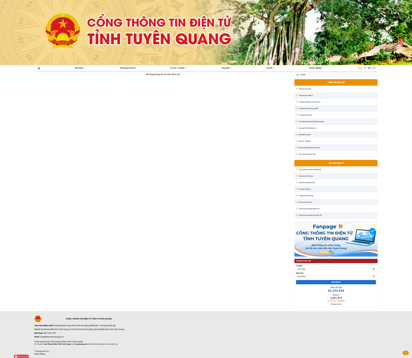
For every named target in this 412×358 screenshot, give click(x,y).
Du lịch (269, 68)
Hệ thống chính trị (128, 68)
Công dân (225, 68)
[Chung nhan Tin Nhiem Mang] (42, 352)
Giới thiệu (79, 68)
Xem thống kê (336, 282)
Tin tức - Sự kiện (177, 68)
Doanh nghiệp (315, 68)
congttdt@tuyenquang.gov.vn (52, 337)
